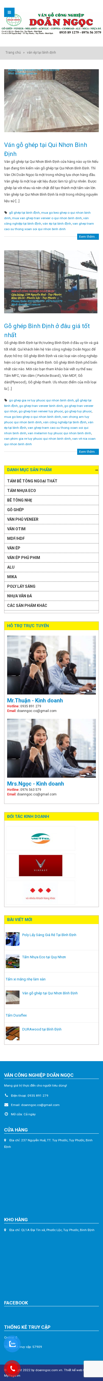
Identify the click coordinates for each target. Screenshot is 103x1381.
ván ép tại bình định (57, 223)
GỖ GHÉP (15, 510)
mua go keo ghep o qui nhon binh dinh (32, 417)
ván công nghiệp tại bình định (65, 422)
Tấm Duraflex (16, 1015)
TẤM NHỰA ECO (21, 490)
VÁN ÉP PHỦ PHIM (23, 557)
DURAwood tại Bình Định (42, 1029)
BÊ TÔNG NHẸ (19, 500)
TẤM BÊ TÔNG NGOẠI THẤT (32, 481)
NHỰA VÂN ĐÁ (19, 596)
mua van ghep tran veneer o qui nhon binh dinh (47, 218)
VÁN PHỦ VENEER (22, 519)
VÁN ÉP (13, 548)
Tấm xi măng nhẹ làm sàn (26, 979)
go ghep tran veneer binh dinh (41, 406)
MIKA (12, 577)
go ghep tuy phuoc (78, 411)
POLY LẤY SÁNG (21, 586)
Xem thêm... (88, 237)
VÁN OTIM (16, 529)
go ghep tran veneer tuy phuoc (41, 411)
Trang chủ (13, 52)
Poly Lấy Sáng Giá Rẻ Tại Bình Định (49, 935)
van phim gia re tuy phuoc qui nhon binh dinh (37, 439)
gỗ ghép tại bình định (24, 213)
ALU (11, 567)
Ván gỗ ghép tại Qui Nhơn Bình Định (50, 993)
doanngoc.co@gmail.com (40, 1105)
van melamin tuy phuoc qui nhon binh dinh (59, 433)
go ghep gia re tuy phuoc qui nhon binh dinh (41, 400)
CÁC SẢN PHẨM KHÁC (27, 605)
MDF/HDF (16, 538)
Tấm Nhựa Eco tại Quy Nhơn (44, 957)
